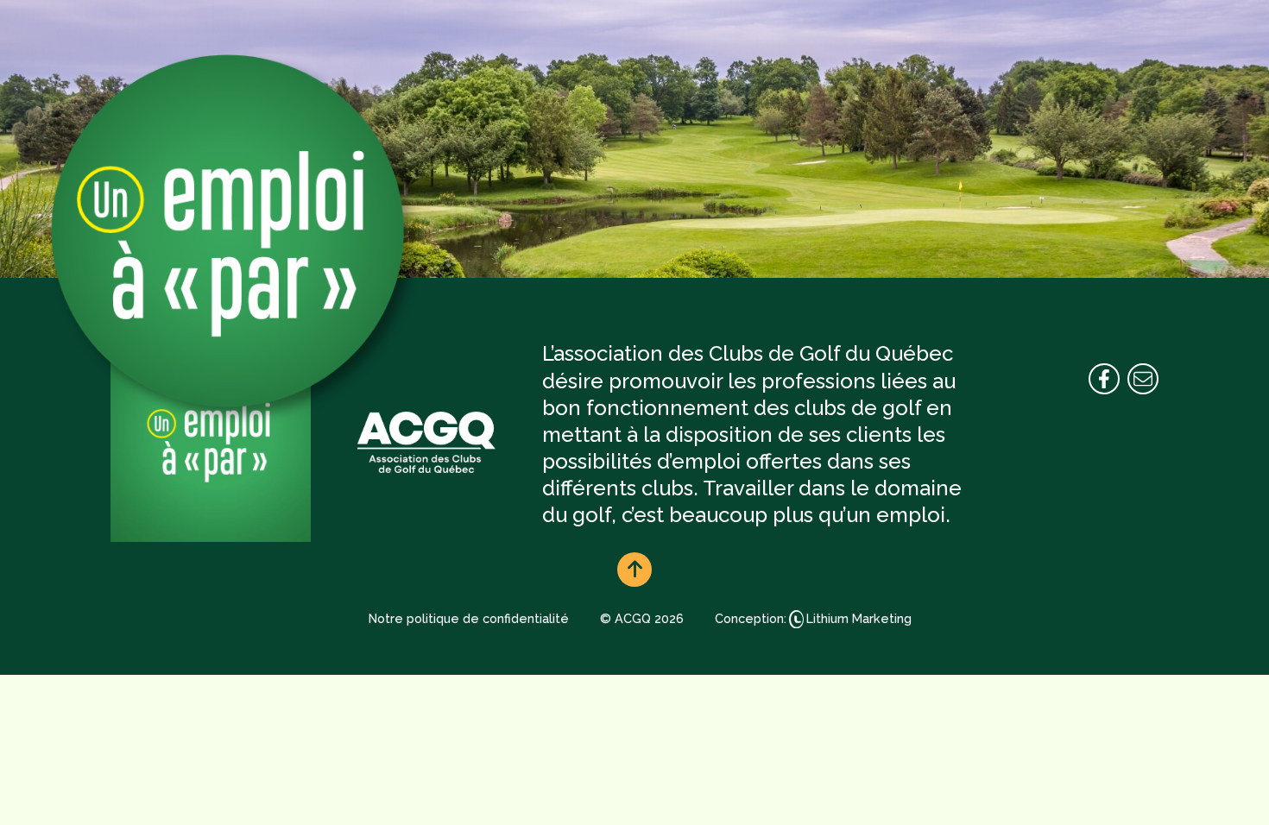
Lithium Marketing (859, 618)
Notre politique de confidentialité (469, 618)
